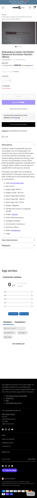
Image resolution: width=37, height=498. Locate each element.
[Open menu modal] (3, 7)
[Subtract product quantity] (3, 80)
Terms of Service (8, 439)
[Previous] (3, 2)
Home (4, 15)
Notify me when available (18, 124)
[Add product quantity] (9, 80)
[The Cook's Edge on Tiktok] (9, 429)
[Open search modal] (30, 7)
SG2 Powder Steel (17, 183)
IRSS (7, 401)
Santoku (14, 214)
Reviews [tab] (8, 322)
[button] (18, 65)
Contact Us (6, 446)
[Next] (34, 2)
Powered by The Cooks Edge (11, 485)
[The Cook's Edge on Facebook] (3, 429)
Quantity (5, 76)
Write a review (24, 314)
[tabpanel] (18, 346)
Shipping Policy (7, 443)
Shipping (5, 131)
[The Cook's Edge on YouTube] (12, 429)
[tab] (20, 322)
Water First (10, 398)
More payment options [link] (18, 109)
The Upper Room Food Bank (16, 396)
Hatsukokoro (6, 59)
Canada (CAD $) (9, 478)
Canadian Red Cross (14, 403)
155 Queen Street (8, 414)
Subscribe (31, 459)
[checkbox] (8, 337)
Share (6, 137)
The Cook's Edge (18, 482)
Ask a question (13, 314)
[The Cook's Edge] (18, 7)
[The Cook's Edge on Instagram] (6, 429)
